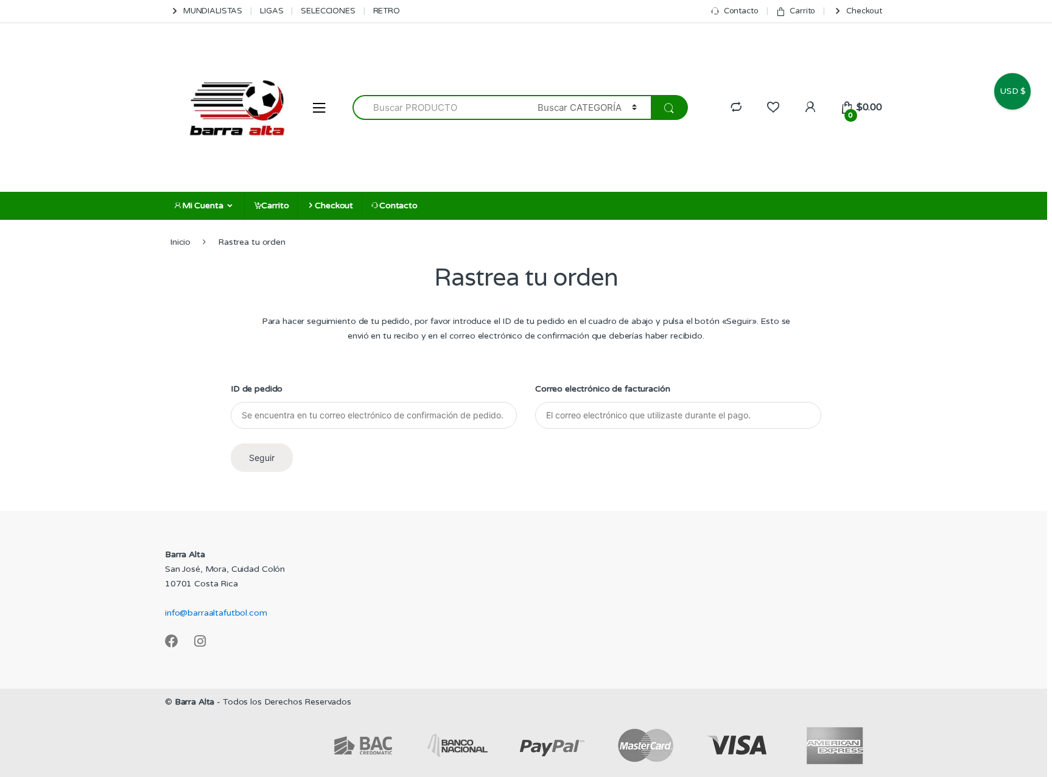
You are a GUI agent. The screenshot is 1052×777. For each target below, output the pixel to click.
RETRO (386, 11)
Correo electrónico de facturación (602, 389)
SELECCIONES (328, 11)
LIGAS (271, 11)
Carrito (802, 11)
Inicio (180, 242)
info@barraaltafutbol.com (216, 613)
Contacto (741, 11)
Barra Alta (195, 702)
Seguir (262, 457)
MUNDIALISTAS (212, 11)
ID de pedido (256, 389)
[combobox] (438, 107)
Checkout (864, 11)
